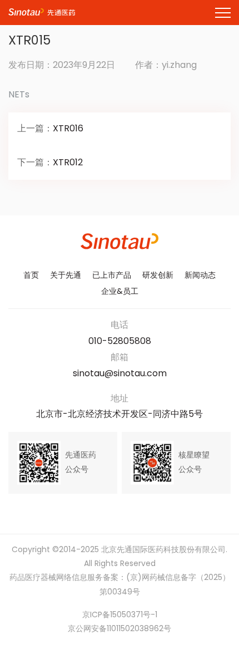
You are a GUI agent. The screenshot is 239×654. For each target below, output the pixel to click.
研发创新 (157, 276)
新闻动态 (200, 276)
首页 (31, 276)
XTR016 (68, 129)
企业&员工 (119, 292)
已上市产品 (111, 276)
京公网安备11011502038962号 (119, 629)
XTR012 (68, 163)
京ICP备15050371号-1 (119, 615)
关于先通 (65, 276)
